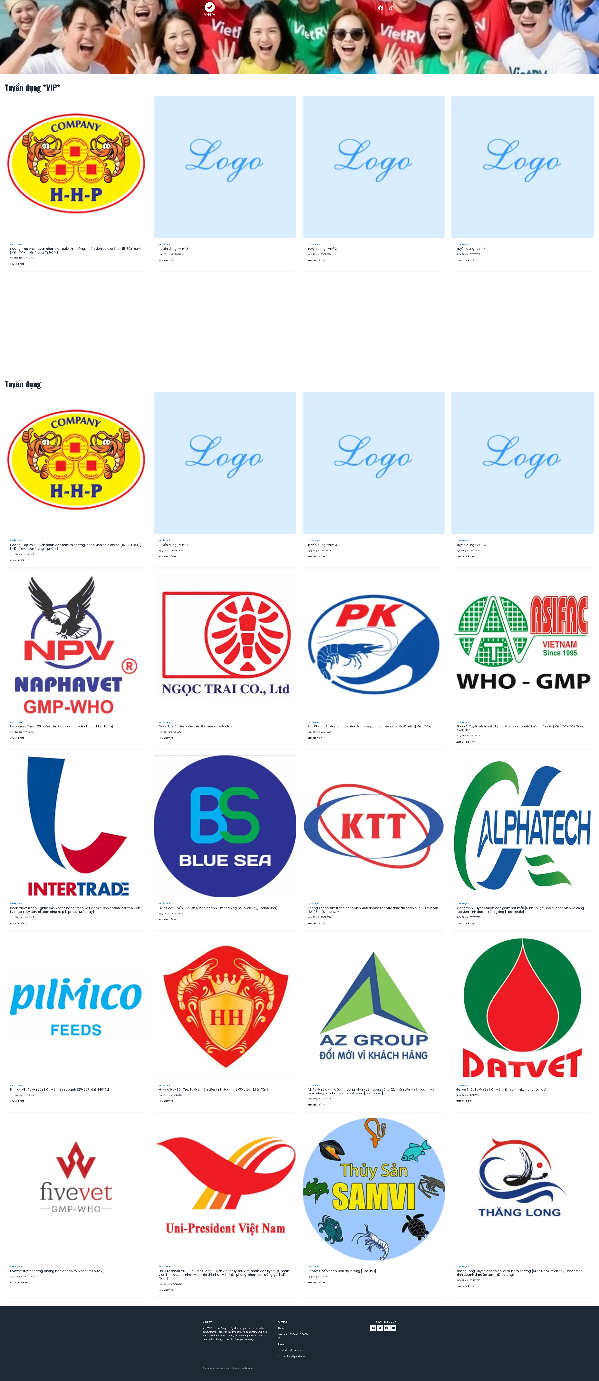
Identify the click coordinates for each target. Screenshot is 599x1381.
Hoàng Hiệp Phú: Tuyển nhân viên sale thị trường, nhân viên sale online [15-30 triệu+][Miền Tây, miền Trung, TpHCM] (75, 250)
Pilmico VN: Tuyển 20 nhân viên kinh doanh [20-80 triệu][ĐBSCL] (59, 1089)
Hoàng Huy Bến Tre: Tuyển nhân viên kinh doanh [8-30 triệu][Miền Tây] (213, 1089)
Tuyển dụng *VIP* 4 (471, 248)
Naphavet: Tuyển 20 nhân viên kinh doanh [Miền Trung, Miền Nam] (61, 726)
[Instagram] (387, 1328)
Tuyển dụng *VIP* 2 (173, 248)
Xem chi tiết (18, 264)
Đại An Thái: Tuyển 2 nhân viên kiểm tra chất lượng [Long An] (503, 1089)
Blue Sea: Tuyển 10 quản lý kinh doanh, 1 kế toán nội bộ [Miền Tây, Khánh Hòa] (218, 908)
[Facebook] (381, 8)
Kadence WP (248, 1368)
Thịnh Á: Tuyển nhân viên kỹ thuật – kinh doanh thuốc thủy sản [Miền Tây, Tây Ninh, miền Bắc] (519, 728)
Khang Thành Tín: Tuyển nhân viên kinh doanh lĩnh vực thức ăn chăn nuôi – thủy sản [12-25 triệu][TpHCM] (373, 910)
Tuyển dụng (16, 244)
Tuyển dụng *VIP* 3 (322, 248)
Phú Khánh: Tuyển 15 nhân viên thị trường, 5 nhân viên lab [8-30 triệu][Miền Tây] (369, 726)
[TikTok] (391, 8)
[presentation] (76, 167)
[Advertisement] (297, 325)
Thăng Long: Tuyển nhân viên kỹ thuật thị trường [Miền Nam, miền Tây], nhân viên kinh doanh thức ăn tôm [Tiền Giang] (519, 1273)
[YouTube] (393, 1328)
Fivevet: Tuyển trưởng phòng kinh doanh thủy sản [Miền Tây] (57, 1271)
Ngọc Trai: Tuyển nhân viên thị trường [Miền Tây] (196, 726)
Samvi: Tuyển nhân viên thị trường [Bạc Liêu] (342, 1271)
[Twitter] (380, 1328)
